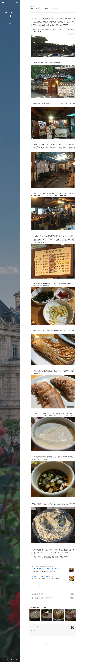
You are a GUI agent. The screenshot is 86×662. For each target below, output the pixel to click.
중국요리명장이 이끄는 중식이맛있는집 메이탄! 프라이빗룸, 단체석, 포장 (47, 578)
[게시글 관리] (36, 586)
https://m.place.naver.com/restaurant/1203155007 (41, 566)
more (75, 607)
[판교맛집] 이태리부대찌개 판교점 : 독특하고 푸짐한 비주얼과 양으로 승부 (42, 597)
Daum (53, 644)
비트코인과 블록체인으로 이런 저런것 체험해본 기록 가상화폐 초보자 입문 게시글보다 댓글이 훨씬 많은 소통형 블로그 (51, 627)
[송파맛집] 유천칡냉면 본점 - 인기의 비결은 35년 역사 (39, 598)
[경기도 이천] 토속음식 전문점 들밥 (36, 594)
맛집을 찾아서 (32, 6)
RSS (12, 659)
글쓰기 (3, 659)
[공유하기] (34, 586)
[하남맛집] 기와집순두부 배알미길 (36, 593)
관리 (16, 659)
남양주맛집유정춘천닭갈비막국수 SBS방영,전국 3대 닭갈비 (46, 568)
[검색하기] (17, 2)
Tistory (59, 644)
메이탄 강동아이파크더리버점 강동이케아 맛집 (43, 576)
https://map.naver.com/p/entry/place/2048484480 (42, 575)
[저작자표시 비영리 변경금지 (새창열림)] (44, 585)
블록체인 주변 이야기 (10, 14)
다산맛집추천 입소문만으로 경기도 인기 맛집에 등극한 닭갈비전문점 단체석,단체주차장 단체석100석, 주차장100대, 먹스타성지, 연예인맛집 (49, 570)
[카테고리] (3, 2)
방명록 (7, 659)
